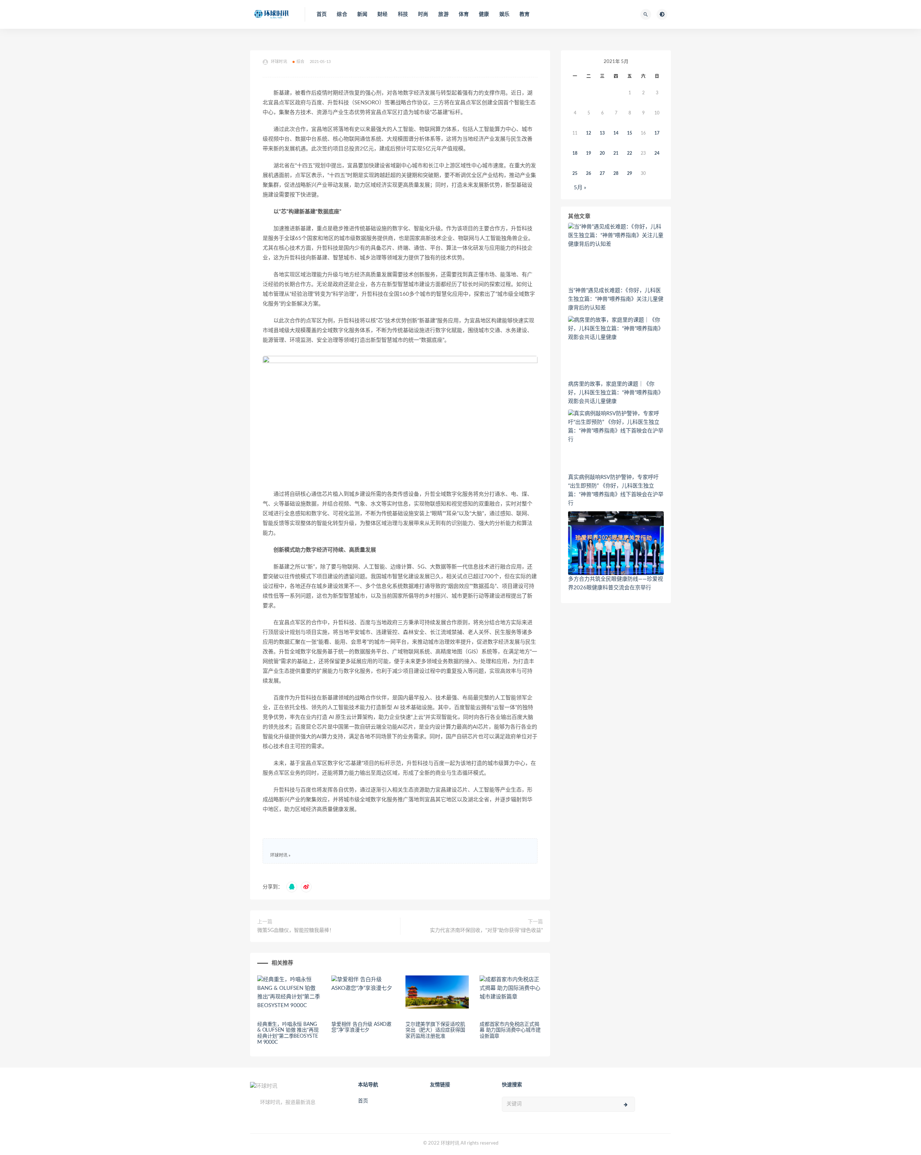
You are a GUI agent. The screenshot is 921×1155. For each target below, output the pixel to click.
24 (656, 153)
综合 (342, 14)
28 (615, 173)
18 (574, 153)
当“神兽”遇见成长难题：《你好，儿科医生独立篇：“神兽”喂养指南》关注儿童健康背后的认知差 (615, 299)
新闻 (362, 14)
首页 (322, 14)
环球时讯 (278, 855)
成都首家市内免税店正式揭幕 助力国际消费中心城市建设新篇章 (510, 1030)
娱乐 (504, 14)
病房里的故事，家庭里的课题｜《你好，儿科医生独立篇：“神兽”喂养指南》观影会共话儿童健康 (615, 392)
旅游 (443, 14)
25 (574, 173)
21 (615, 153)
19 (588, 153)
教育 (525, 14)
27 (602, 173)
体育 (464, 14)
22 (629, 153)
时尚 (423, 14)
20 (602, 153)
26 (588, 173)
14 (615, 133)
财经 (382, 14)
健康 (484, 14)
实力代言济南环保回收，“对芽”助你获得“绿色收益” (486, 930)
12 (588, 133)
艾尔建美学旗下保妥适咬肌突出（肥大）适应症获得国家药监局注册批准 (435, 1030)
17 (656, 133)
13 (602, 133)
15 (629, 133)
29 (629, 173)
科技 (403, 14)
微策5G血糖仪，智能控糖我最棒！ (295, 930)
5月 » (580, 187)
